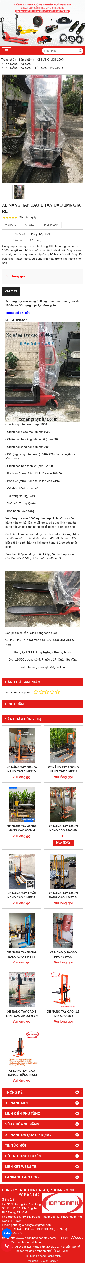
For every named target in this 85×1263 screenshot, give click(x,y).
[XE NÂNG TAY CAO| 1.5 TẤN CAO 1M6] (63, 989)
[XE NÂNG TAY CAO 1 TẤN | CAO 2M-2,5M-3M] (21, 989)
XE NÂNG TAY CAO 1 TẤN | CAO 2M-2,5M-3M (22, 1013)
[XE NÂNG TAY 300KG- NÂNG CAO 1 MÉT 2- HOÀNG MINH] (21, 745)
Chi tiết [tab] (11, 291)
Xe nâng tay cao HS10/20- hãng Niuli (22, 1072)
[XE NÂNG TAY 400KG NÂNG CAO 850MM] (21, 804)
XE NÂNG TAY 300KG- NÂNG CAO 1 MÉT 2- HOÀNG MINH (22, 771)
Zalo (7, 1233)
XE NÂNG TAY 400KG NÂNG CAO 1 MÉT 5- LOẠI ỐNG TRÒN (63, 897)
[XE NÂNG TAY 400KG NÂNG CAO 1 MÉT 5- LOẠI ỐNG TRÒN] (63, 871)
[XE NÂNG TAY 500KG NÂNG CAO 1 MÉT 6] (21, 930)
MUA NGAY (63, 842)
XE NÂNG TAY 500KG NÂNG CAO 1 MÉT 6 (22, 954)
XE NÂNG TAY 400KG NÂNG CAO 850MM (22, 828)
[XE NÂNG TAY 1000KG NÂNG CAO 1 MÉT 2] (63, 745)
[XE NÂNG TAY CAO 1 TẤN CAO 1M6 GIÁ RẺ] (42, 129)
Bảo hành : (20, 240)
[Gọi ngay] (7, 1246)
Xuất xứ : (21, 234)
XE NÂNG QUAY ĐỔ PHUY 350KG (63, 954)
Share (11, 224)
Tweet (31, 224)
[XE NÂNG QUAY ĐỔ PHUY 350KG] (63, 930)
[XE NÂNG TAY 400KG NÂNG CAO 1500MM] (63, 804)
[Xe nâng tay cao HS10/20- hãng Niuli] (21, 1048)
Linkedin (52, 224)
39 (27, 217)
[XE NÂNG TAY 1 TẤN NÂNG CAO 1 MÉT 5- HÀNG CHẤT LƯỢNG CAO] (21, 871)
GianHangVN (50, 1260)
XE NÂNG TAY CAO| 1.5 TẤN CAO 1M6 (63, 1013)
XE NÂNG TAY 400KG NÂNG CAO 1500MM (63, 828)
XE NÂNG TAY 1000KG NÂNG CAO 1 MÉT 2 (63, 769)
